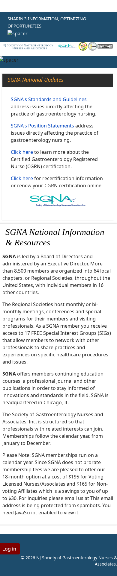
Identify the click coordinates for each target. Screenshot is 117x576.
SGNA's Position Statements (42, 125)
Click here (22, 152)
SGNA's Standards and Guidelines (49, 99)
